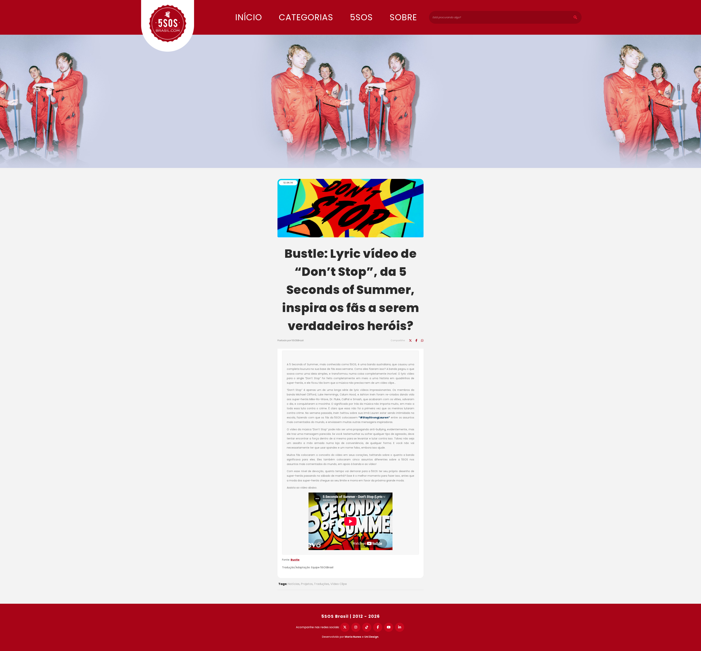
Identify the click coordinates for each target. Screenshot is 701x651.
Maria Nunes (353, 637)
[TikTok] (366, 627)
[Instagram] (355, 627)
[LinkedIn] (399, 627)
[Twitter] (344, 627)
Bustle (295, 560)
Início (248, 17)
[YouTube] (388, 627)
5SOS (361, 17)
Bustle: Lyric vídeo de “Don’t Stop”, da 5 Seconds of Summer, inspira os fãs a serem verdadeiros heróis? (350, 289)
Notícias (294, 584)
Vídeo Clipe (338, 584)
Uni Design (371, 637)
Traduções (321, 584)
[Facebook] (377, 627)
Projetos (307, 584)
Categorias (306, 17)
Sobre (403, 17)
